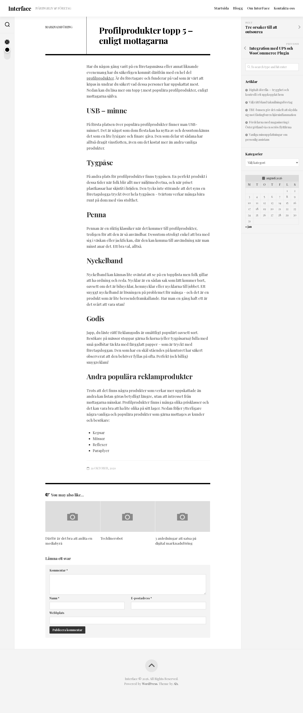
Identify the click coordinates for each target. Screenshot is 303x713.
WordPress (149, 684)
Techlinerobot (111, 538)
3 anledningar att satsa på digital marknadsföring (175, 540)
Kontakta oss (284, 8)
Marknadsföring (58, 27)
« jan (248, 227)
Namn (54, 598)
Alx (176, 684)
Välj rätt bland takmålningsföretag (270, 102)
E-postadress (141, 598)
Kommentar (58, 570)
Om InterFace (258, 8)
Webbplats (56, 613)
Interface (19, 8)
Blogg (238, 8)
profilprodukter (100, 78)
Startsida (221, 8)
